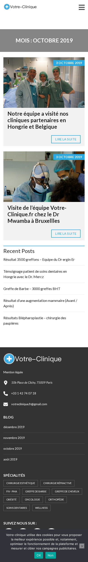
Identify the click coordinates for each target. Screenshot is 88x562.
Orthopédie (56, 499)
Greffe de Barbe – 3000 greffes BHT (31, 288)
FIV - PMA (11, 491)
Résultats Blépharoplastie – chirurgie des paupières (34, 320)
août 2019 (10, 459)
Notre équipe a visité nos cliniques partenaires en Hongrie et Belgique (37, 120)
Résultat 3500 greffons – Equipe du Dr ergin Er (39, 259)
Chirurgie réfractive (57, 483)
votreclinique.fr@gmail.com (29, 404)
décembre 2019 (14, 427)
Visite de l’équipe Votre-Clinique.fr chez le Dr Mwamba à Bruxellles (36, 214)
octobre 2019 (12, 448)
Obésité (11, 499)
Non (51, 555)
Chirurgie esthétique (20, 483)
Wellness (41, 507)
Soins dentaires (16, 507)
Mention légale (13, 372)
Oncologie (32, 499)
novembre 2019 (14, 438)
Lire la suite (65, 139)
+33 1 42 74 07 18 (23, 393)
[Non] (82, 546)
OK (39, 555)
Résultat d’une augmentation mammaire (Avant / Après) (40, 303)
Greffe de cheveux (67, 491)
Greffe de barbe (35, 491)
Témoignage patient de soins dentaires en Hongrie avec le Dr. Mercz (35, 274)
